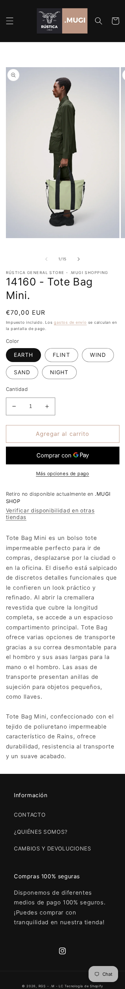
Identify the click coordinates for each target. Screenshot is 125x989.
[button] (9, 21)
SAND (22, 372)
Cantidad (17, 389)
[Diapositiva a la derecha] (78, 259)
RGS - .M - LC (52, 986)
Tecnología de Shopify (84, 986)
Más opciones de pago (62, 473)
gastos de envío (70, 322)
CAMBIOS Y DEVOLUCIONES (52, 848)
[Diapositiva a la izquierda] (46, 259)
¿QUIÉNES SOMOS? (41, 832)
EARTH (23, 355)
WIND (98, 355)
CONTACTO (29, 814)
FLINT (61, 355)
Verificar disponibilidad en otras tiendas (50, 513)
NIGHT (59, 372)
